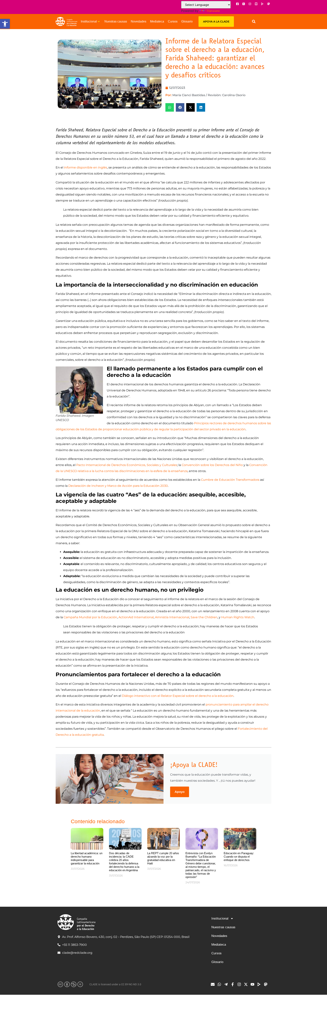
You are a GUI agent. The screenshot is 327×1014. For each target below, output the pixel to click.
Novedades (138, 21)
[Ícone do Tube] (260, 984)
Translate (213, 11)
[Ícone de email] (213, 984)
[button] (5, 24)
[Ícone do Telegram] (227, 984)
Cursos (173, 21)
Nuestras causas (115, 21)
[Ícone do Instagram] (250, 4)
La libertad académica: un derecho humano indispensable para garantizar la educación (86, 858)
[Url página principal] (66, 21)
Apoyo (180, 792)
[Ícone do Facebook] (237, 4)
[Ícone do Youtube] (256, 4)
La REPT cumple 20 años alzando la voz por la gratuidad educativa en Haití (163, 858)
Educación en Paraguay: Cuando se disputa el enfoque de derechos (239, 857)
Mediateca (157, 21)
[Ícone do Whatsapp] (220, 984)
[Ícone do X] (243, 4)
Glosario (187, 21)
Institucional (89, 21)
